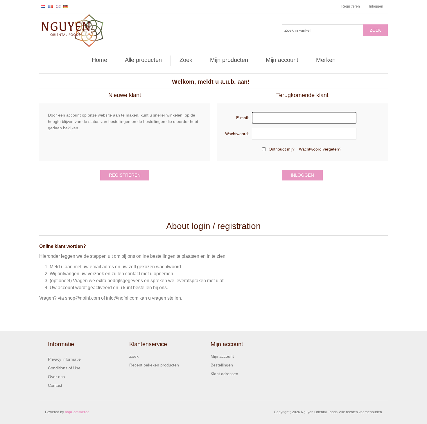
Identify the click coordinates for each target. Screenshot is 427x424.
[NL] (43, 6)
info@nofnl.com (122, 298)
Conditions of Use (64, 368)
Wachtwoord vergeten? (320, 149)
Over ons (56, 376)
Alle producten (143, 60)
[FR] (50, 6)
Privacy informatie (64, 359)
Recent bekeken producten (154, 365)
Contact (55, 385)
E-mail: (242, 117)
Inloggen (376, 6)
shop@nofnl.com (82, 298)
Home (99, 60)
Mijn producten (229, 60)
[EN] (58, 6)
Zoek (375, 30)
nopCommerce (77, 412)
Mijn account (282, 60)
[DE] (65, 6)
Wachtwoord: (237, 133)
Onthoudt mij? (282, 149)
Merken (326, 60)
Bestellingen (222, 365)
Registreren (350, 6)
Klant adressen (224, 373)
